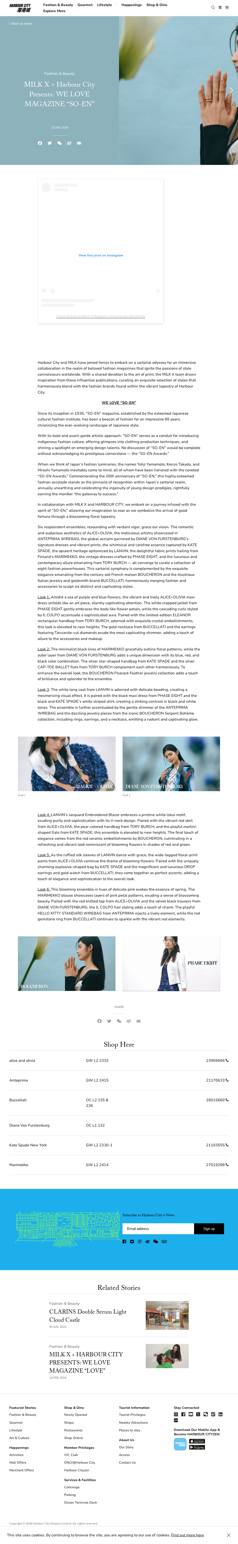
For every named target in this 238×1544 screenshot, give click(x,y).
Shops (69, 1422)
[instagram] (140, 1242)
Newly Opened (75, 1415)
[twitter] (132, 1242)
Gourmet (85, 4)
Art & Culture (19, 1438)
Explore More (54, 10)
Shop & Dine (156, 4)
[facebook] (124, 1242)
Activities (16, 1455)
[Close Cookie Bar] (228, 1535)
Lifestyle (104, 4)
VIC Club (71, 1455)
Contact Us (127, 1462)
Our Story (126, 1447)
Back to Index (22, 23)
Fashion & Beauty (58, 4)
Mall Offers (17, 1462)
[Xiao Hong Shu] (176, 1420)
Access (124, 1455)
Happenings (132, 4)
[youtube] (191, 1414)
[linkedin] (220, 1414)
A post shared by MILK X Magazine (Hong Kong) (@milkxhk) (100, 316)
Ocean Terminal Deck (80, 1502)
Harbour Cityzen (76, 1470)
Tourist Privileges (132, 1415)
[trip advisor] (164, 1242)
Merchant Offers (21, 1470)
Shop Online (73, 1438)
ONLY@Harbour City (79, 1462)
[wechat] (155, 1242)
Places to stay (129, 1430)
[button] (213, 7)
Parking (70, 1495)
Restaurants (73, 1430)
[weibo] (147, 1242)
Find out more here (187, 1535)
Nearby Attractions (133, 1422)
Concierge (72, 1487)
